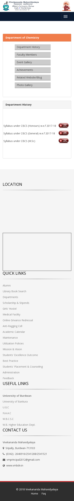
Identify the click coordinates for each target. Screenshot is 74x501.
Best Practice (10, 360)
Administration (11, 372)
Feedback (8, 378)
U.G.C (6, 407)
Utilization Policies (13, 343)
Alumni (7, 285)
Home (34, 493)
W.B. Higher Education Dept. (19, 424)
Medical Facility (11, 314)
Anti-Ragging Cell (12, 326)
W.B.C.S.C (8, 419)
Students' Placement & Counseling (23, 366)
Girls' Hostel (10, 308)
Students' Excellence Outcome (20, 355)
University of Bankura (15, 401)
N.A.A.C (7, 413)
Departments (10, 297)
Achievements (25, 70)
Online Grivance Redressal (18, 320)
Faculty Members (27, 54)
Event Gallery (24, 62)
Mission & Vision (12, 349)
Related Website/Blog (29, 77)
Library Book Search (14, 291)
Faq (43, 493)
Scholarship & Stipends (16, 303)
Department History (28, 47)
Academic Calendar (14, 332)
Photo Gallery (25, 85)
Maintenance (10, 337)
